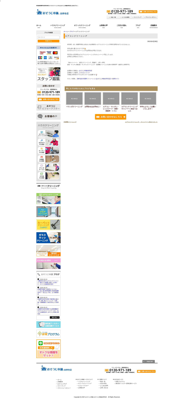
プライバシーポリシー (64, 388)
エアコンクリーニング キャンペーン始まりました (129, 109)
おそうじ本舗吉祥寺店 (85, 70)
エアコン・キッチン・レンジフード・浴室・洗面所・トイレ (111, 109)
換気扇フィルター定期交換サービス (126, 383)
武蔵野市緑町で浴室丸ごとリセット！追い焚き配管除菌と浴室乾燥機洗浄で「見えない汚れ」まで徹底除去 (48, 291)
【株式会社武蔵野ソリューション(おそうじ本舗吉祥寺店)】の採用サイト (97, 78)
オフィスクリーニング (82, 25)
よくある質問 (104, 385)
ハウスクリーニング (57, 25)
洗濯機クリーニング (70, 122)
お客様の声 (104, 25)
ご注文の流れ (121, 25)
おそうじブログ (62, 384)
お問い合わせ (104, 387)
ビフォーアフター (83, 385)
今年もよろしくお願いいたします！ (148, 108)
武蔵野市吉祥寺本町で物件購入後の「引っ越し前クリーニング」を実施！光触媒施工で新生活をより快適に (48, 301)
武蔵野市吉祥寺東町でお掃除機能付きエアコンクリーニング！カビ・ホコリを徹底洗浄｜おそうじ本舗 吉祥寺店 (48, 311)
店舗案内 (153, 25)
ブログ (138, 25)
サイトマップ (61, 386)
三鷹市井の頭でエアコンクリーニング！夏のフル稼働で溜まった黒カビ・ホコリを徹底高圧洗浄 (48, 282)
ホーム (38, 25)
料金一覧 (102, 381)
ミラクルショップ (84, 72)
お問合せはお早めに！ (93, 106)
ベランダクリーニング (74, 106)
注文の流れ (103, 383)
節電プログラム (120, 381)
